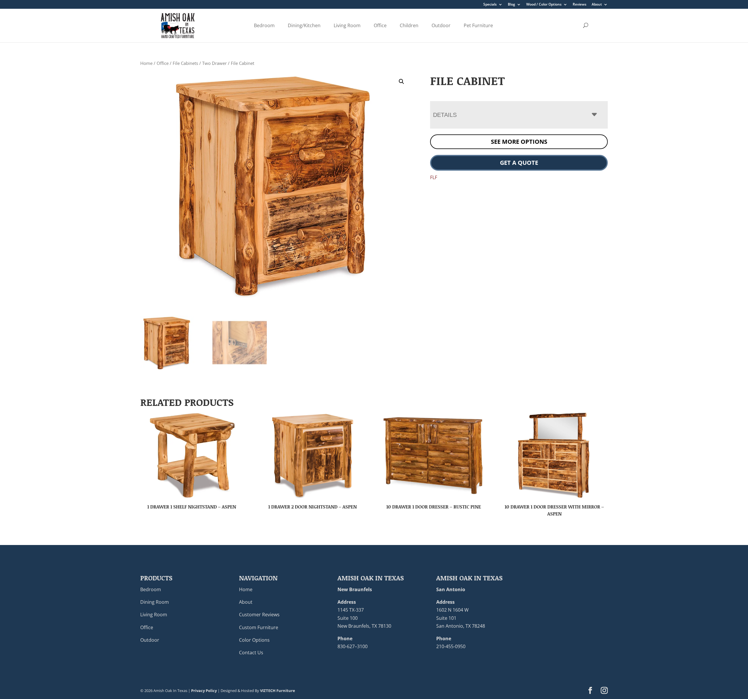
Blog (511, 5)
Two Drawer (214, 63)
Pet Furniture (478, 25)
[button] (401, 81)
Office (380, 25)
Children (409, 25)
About (597, 5)
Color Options (254, 640)
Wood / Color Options (544, 5)
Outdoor (441, 25)
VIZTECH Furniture (277, 690)
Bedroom (264, 25)
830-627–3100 (352, 646)
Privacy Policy (204, 690)
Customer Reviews (259, 614)
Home (146, 63)
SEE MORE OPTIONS (519, 142)
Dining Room (154, 602)
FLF (433, 177)
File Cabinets (185, 63)
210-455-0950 (450, 646)
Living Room (347, 25)
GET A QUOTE (519, 163)
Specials (490, 5)
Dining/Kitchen (304, 25)
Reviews (579, 5)
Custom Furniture (258, 627)
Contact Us (251, 652)
